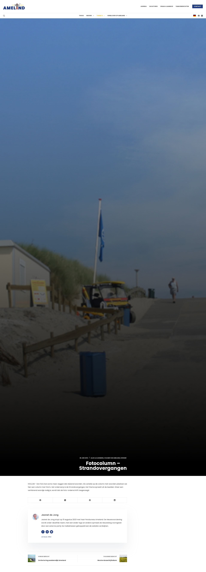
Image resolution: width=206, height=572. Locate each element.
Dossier (123, 458)
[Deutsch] (194, 15)
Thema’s (100, 15)
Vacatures (153, 6)
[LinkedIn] (114, 500)
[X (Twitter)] (202, 15)
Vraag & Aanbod (166, 6)
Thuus (81, 15)
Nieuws (89, 15)
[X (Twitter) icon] (51, 531)
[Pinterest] (90, 500)
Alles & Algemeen (97, 458)
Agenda (144, 6)
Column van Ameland (112, 458)
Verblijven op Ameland (116, 15)
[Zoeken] (4, 15)
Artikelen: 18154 (46, 537)
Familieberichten (182, 6)
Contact (197, 6)
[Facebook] (199, 15)
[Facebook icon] (43, 531)
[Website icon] (47, 531)
